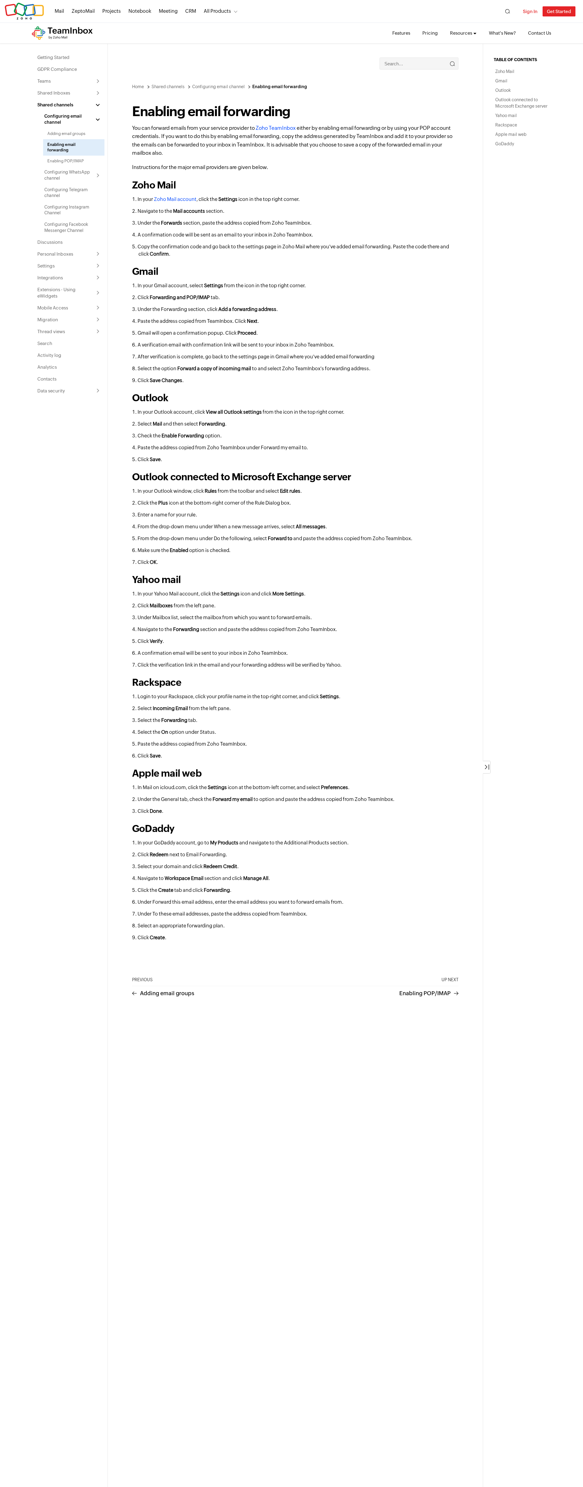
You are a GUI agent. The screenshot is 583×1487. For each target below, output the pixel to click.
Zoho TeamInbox (276, 128)
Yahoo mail (506, 115)
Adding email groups (167, 993)
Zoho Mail (154, 185)
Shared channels (168, 86)
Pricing (430, 33)
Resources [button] (461, 33)
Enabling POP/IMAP (425, 993)
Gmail (501, 80)
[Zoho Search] (507, 11)
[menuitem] (68, 57)
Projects (111, 11)
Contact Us (539, 33)
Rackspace (506, 124)
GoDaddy (504, 143)
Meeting (168, 11)
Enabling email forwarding (279, 86)
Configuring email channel (218, 86)
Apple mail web (511, 134)
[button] (487, 767)
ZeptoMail (83, 11)
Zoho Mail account (175, 199)
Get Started (559, 11)
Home (138, 86)
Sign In (530, 11)
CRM (190, 11)
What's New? (502, 33)
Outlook (503, 90)
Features (401, 33)
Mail (59, 11)
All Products (217, 11)
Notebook (139, 11)
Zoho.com (24, 11)
